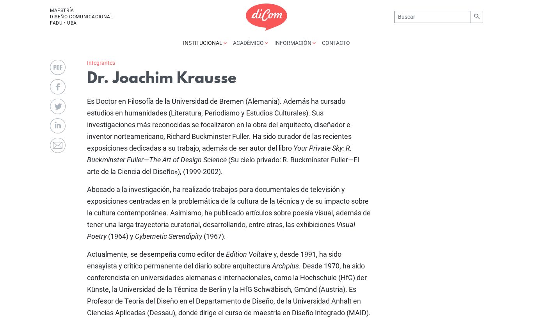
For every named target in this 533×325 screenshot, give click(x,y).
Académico (249, 43)
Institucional (203, 43)
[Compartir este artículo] (58, 87)
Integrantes (101, 63)
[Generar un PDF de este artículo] (58, 67)
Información (293, 43)
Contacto (336, 43)
